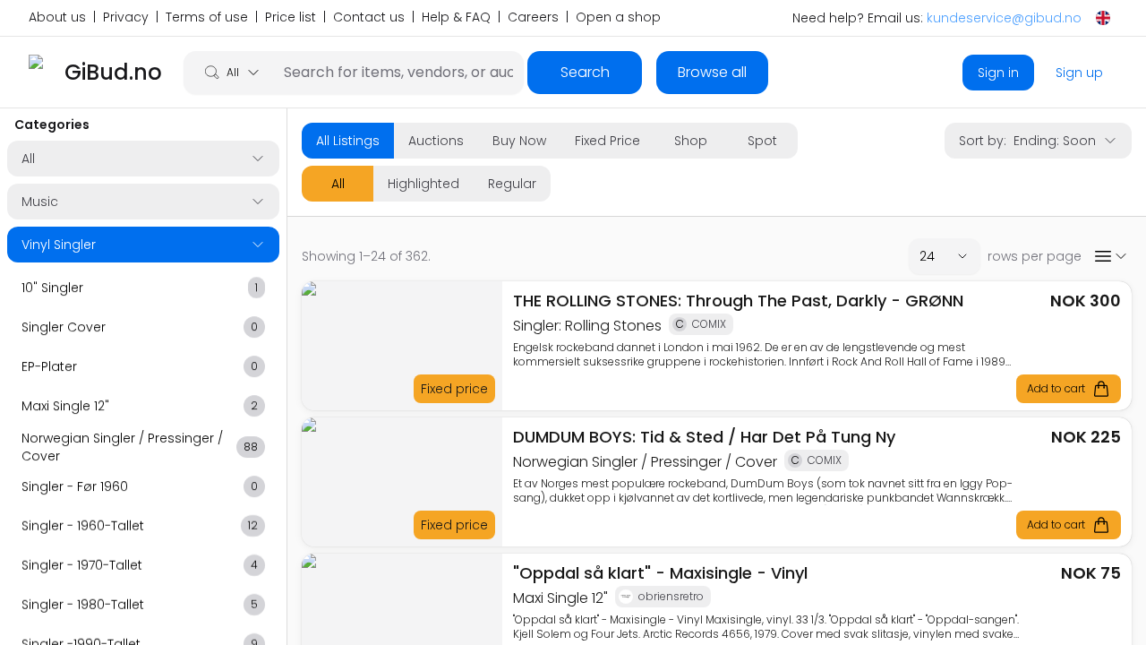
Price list (290, 18)
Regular (512, 184)
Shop (690, 141)
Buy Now (519, 141)
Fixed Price (607, 141)
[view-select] (1110, 256)
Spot (762, 141)
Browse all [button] (712, 72)
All (338, 184)
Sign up (1079, 73)
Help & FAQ (456, 18)
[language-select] (1103, 18)
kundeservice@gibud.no (1004, 18)
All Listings (348, 141)
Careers (533, 18)
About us (57, 18)
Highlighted (423, 184)
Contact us (369, 18)
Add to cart (1056, 388)
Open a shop (618, 18)
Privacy (126, 18)
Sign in (998, 73)
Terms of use (207, 18)
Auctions (436, 141)
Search (585, 72)
